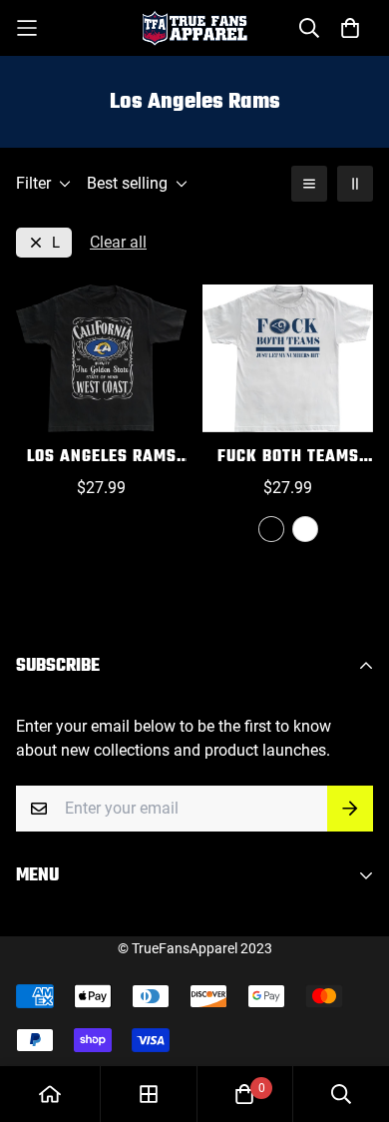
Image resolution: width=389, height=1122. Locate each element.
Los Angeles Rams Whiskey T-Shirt (102, 457)
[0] (244, 1094)
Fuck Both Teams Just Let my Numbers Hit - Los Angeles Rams (287, 457)
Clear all (118, 242)
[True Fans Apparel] (195, 28)
